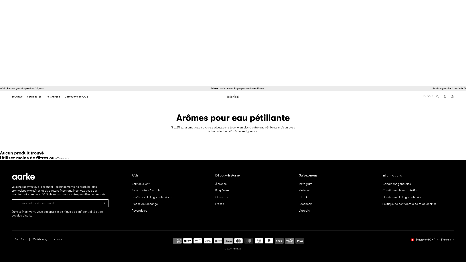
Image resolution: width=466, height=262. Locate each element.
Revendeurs (139, 210)
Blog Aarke (222, 190)
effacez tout (62, 158)
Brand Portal (21, 239)
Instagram (305, 184)
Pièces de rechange (145, 204)
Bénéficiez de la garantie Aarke (152, 197)
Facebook (305, 204)
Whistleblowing (40, 239)
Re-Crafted (53, 96)
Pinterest (305, 190)
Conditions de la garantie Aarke (403, 197)
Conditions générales (396, 184)
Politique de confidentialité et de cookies (409, 204)
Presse (219, 204)
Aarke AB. (237, 248)
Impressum (58, 239)
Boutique (17, 96)
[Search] (437, 96)
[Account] (445, 96)
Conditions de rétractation (400, 190)
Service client (141, 184)
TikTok (303, 197)
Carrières (221, 197)
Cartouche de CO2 (76, 96)
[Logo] (233, 96)
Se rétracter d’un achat (147, 190)
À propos (221, 184)
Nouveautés (34, 96)
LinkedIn (304, 210)
